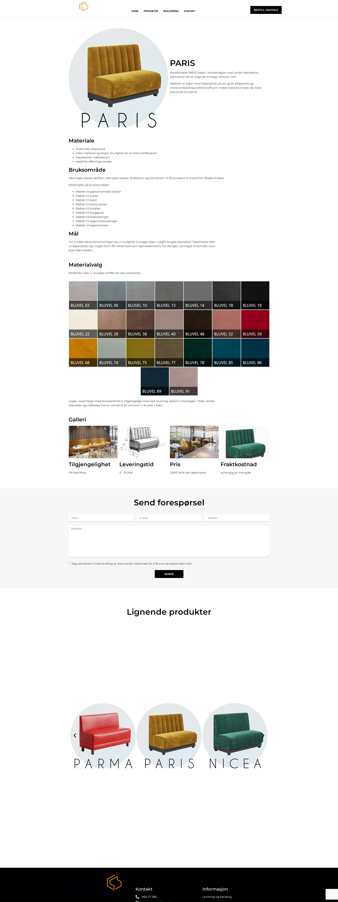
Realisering (171, 11)
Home (135, 11)
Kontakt (189, 11)
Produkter (151, 11)
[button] (74, 735)
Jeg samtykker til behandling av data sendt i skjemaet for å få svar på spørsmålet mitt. (132, 563)
